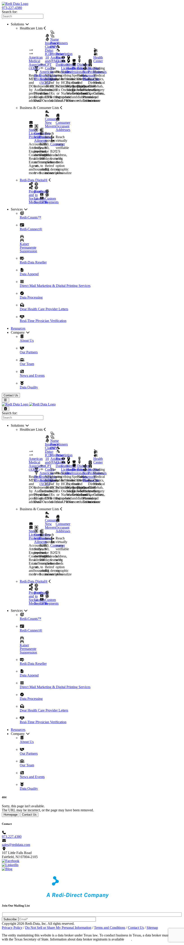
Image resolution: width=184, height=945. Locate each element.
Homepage (11, 814)
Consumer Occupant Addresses (63, 126)
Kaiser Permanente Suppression (28, 247)
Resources (18, 328)
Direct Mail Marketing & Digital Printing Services (55, 286)
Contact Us (11, 395)
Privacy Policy (12, 927)
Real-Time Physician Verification (43, 321)
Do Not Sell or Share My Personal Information (58, 927)
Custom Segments (52, 200)
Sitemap (152, 927)
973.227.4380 (12, 837)
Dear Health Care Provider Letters (44, 309)
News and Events (32, 375)
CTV (43, 202)
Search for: (9, 12)
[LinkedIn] (10, 865)
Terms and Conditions (109, 927)
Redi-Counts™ (30, 217)
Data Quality (29, 387)
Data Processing (31, 297)
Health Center (98, 59)
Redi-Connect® (31, 229)
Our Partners (29, 352)
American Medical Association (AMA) (37, 62)
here (128, 939)
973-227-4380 (12, 8)
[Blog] (7, 869)
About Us (27, 340)
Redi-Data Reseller (33, 262)
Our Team (27, 364)
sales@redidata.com (16, 845)
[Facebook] (10, 861)
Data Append (29, 274)
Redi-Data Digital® (34, 180)
